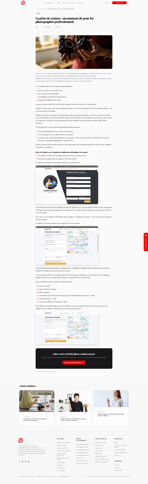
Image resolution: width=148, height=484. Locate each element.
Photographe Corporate (83, 455)
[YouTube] (28, 462)
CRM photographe (62, 445)
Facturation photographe (64, 451)
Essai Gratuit (119, 2)
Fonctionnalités (48, 3)
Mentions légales (96, 476)
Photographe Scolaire (82, 463)
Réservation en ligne (100, 442)
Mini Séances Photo (81, 461)
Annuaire (116, 455)
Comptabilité (99, 451)
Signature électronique (101, 462)
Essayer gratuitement (73, 362)
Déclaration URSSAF (100, 456)
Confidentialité (118, 470)
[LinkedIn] (25, 462)
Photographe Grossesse (83, 450)
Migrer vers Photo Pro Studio (63, 459)
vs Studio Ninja (61, 462)
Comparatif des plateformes (61, 454)
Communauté (72, 3)
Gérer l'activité (99, 445)
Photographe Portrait (82, 447)
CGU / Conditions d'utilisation (109, 476)
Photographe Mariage (82, 444)
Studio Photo (80, 458)
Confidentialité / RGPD (124, 476)
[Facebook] (22, 462)
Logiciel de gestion (62, 448)
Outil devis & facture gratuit (120, 446)
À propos (81, 3)
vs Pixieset (60, 465)
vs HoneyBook (61, 468)
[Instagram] (19, 462)
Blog (64, 3)
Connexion (106, 2)
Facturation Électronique (102, 459)
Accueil (39, 9)
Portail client (98, 448)
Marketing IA (98, 453)
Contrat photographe (120, 452)
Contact (116, 467)
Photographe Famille (82, 452)
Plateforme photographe (64, 442)
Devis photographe (119, 450)
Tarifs (58, 3)
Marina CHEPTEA (64, 476)
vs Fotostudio (61, 470)
